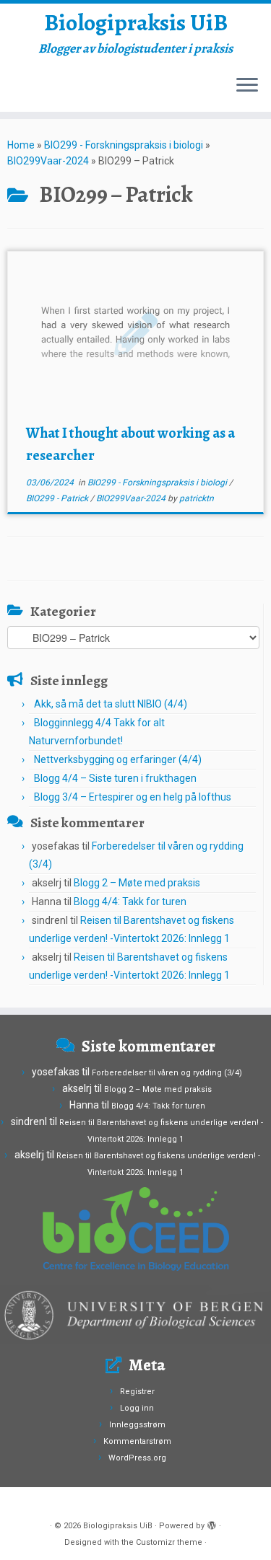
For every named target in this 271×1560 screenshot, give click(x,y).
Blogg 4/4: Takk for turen (130, 901)
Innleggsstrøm (137, 1424)
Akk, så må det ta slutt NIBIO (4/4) (110, 704)
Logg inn (137, 1408)
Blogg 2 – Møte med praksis (137, 883)
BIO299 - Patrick (58, 498)
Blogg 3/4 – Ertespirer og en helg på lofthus (132, 797)
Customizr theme (169, 1542)
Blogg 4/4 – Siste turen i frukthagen (115, 778)
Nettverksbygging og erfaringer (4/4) (118, 759)
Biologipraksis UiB (136, 22)
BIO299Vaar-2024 (48, 161)
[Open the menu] (247, 86)
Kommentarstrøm (137, 1441)
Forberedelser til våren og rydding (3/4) (167, 1073)
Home (21, 145)
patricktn (196, 498)
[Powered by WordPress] (212, 1523)
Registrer (137, 1391)
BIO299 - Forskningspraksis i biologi (123, 145)
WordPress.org (137, 1458)
